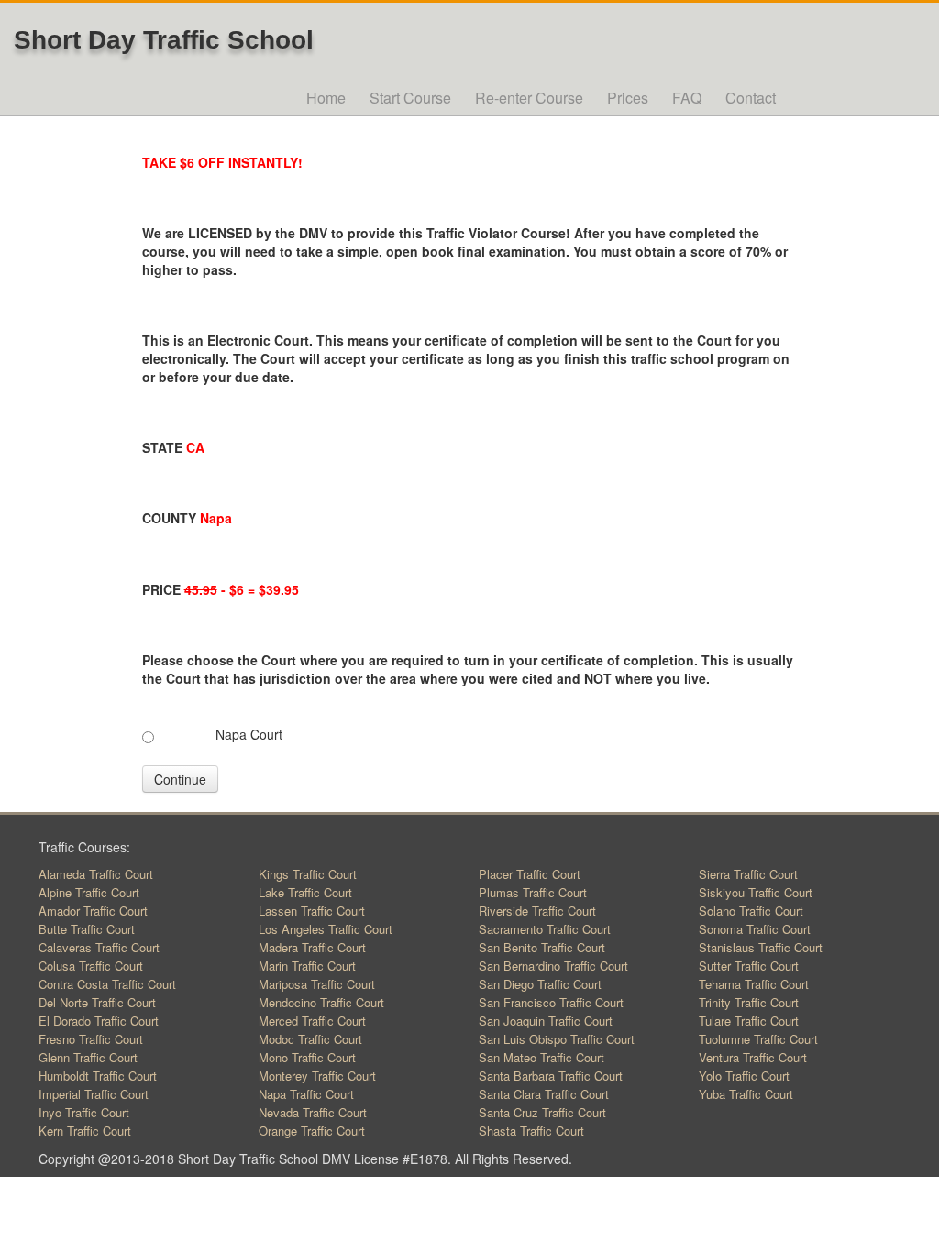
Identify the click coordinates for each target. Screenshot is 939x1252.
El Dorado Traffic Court (99, 1020)
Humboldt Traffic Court (98, 1075)
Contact (750, 97)
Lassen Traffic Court (312, 910)
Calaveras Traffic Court (99, 947)
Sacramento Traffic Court (545, 929)
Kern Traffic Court (85, 1130)
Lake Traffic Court (305, 892)
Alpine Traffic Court (89, 892)
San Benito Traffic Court (542, 947)
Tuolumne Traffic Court (758, 1039)
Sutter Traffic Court (749, 965)
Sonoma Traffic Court (755, 929)
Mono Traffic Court (307, 1057)
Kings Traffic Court (308, 874)
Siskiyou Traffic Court (755, 892)
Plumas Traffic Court (533, 892)
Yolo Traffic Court (744, 1075)
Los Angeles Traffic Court (325, 929)
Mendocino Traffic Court (321, 1002)
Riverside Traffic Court (537, 910)
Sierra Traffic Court (748, 874)
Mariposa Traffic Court (317, 984)
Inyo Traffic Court (84, 1112)
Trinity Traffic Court (749, 1002)
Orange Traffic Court (312, 1130)
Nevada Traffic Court (313, 1112)
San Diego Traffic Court (540, 984)
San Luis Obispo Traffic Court (557, 1039)
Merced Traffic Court (312, 1020)
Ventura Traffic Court (753, 1057)
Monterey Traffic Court (317, 1075)
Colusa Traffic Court (91, 965)
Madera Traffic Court (312, 947)
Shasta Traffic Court (531, 1130)
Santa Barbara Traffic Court (551, 1075)
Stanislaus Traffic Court (761, 947)
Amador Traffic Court (93, 910)
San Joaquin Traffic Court (546, 1020)
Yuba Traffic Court (746, 1094)
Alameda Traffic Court (96, 874)
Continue (180, 779)
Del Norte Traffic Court (97, 1002)
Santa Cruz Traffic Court (542, 1112)
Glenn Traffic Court (88, 1057)
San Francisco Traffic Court (551, 1002)
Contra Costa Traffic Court (107, 984)
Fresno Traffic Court (91, 1039)
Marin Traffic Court (307, 965)
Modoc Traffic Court (310, 1039)
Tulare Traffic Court (749, 1020)
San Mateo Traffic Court (541, 1057)
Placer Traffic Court (529, 874)
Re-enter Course (529, 97)
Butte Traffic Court (87, 929)
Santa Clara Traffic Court (544, 1094)
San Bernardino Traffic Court (553, 965)
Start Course (410, 97)
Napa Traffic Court (306, 1094)
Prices (627, 97)
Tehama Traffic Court (754, 984)
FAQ (686, 97)
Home (326, 97)
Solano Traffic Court (751, 910)
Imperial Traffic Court (94, 1094)
